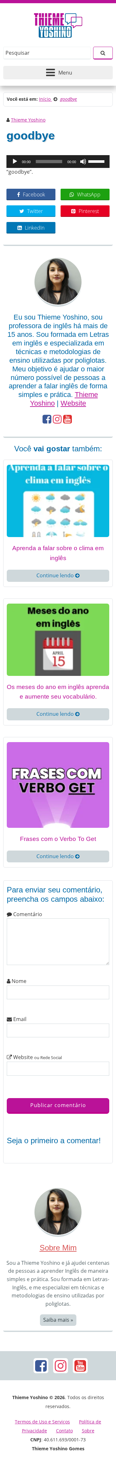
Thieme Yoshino (28, 120)
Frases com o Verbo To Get (58, 838)
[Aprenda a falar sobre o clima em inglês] (58, 500)
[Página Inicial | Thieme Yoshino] (58, 23)
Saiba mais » (58, 1319)
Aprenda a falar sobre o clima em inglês (58, 553)
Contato (64, 1431)
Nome (18, 981)
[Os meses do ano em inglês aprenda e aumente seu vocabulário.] (58, 639)
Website (73, 403)
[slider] (97, 161)
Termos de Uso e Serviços (42, 1422)
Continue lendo (55, 575)
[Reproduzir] (15, 161)
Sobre (88, 1431)
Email (19, 1019)
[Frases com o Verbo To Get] (58, 784)
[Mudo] (83, 161)
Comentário (27, 914)
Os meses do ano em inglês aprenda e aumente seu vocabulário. (58, 692)
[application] (58, 161)
